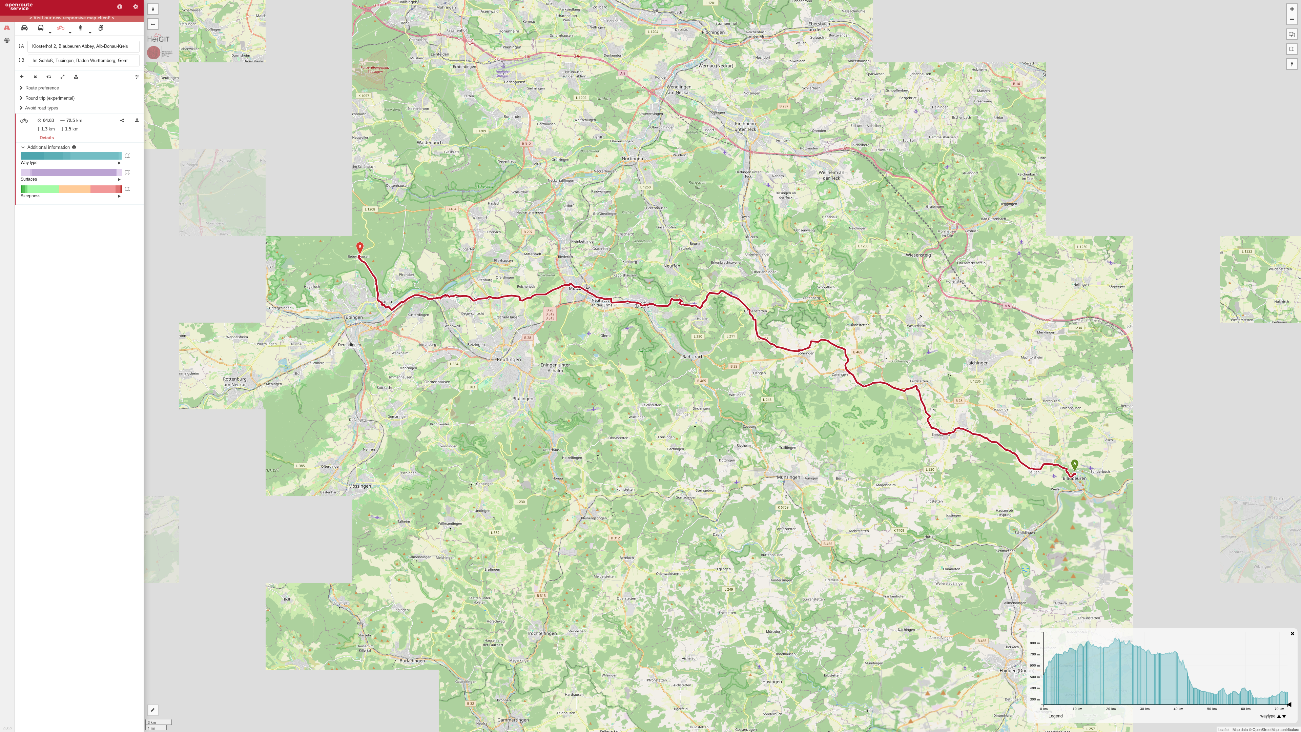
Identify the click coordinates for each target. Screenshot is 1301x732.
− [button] (1292, 19)
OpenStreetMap (1266, 729)
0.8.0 (7, 729)
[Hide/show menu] (153, 24)
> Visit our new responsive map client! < (72, 18)
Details (47, 137)
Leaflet (1224, 729)
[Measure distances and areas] (153, 710)
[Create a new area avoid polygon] (1292, 34)
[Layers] (1292, 49)
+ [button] (1292, 9)
